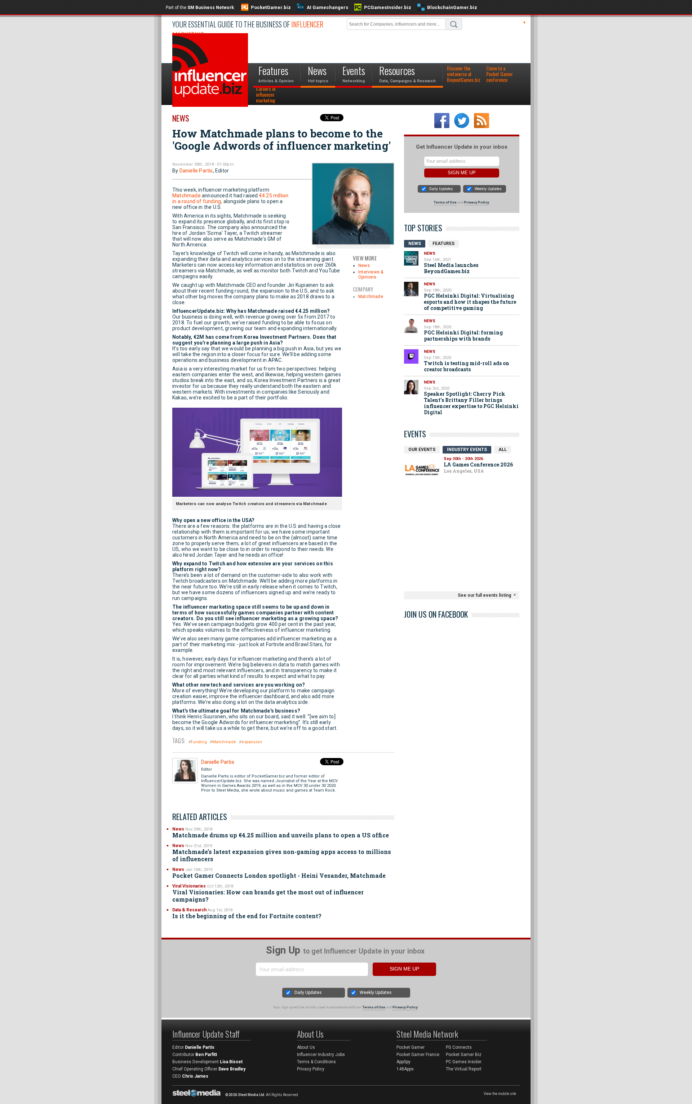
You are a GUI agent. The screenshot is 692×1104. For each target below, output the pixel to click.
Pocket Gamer (410, 1047)
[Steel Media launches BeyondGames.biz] (411, 258)
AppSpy (403, 1061)
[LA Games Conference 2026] (422, 469)
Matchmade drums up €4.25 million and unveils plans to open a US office (280, 835)
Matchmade (370, 296)
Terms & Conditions (316, 1061)
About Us (306, 1047)
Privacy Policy (476, 202)
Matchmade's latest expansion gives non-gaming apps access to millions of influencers (281, 855)
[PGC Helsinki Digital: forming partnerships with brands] (411, 326)
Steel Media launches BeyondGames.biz (451, 268)
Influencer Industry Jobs (321, 1054)
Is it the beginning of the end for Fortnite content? (246, 916)
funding (199, 742)
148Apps (405, 1069)
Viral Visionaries (189, 886)
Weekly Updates (488, 189)
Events (415, 433)
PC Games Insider (464, 1061)
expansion (251, 742)
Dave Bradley (231, 1069)
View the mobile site (500, 1094)
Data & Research (189, 909)
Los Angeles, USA (464, 471)
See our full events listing (484, 595)
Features (443, 243)
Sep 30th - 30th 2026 (463, 458)
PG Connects (459, 1047)
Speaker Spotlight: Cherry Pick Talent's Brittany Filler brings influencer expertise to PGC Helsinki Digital (471, 403)
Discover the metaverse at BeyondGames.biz (463, 74)
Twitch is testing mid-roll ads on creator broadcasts (466, 366)
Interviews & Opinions (370, 275)
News (180, 118)
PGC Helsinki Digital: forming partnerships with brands (463, 335)
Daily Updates (441, 189)
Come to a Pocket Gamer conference (499, 74)
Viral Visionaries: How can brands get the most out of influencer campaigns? (268, 895)
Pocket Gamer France (417, 1054)
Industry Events (467, 449)
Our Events (421, 449)
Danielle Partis (196, 171)
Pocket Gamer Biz (464, 1054)
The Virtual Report (464, 1069)
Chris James (195, 1076)
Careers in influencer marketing (265, 95)
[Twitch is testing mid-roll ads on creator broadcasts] (411, 356)
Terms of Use (445, 202)
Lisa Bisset (231, 1061)
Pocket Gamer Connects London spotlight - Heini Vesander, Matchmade (279, 875)
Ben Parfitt (206, 1054)
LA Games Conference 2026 (478, 464)
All (502, 449)
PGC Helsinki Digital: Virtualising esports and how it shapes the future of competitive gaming (470, 301)
